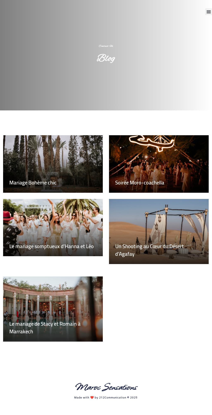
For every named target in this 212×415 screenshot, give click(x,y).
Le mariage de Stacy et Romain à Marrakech (44, 327)
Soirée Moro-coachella (139, 182)
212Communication (112, 397)
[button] (208, 11)
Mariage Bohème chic (32, 182)
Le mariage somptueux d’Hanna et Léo (51, 246)
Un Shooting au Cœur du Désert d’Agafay (149, 250)
